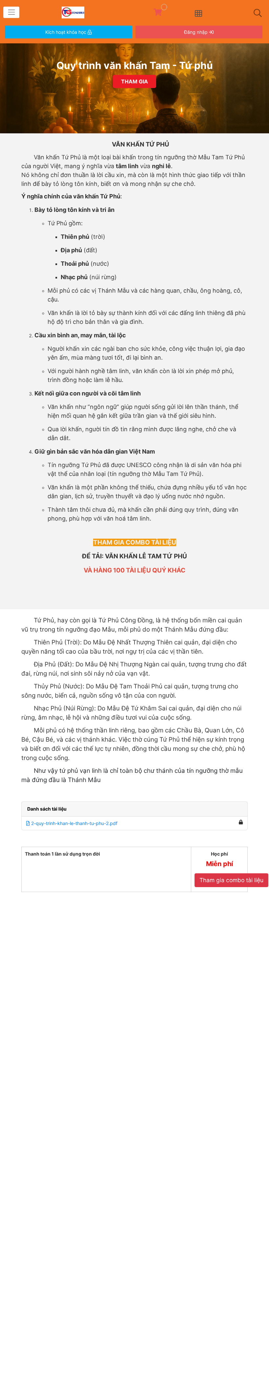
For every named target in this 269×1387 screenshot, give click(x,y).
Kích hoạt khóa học (66, 32)
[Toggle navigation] (11, 12)
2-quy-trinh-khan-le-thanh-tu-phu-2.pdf (73, 823)
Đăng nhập (196, 32)
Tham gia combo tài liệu (231, 880)
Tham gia (134, 81)
